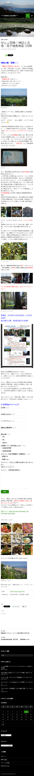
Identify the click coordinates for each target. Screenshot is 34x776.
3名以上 (4, 442)
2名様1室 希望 (6, 451)
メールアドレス (8, 421)
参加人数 (5, 434)
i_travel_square (11, 49)
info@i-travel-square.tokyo (17, 591)
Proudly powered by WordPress (8, 774)
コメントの (5, 762)
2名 (3, 439)
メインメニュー (32, 16)
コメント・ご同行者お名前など (10, 470)
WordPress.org (5, 766)
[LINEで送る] (6, 55)
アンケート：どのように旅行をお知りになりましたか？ (17, 463)
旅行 (6, 39)
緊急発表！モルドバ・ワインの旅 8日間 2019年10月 (15, 632)
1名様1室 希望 (6, 448)
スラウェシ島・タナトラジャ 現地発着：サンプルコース (16, 677)
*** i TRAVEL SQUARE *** (9, 16)
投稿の (4, 759)
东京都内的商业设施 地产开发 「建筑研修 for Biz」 (16, 638)
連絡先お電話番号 (8, 427)
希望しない (5, 459)
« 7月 (2, 724)
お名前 (5, 407)
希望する (5, 456)
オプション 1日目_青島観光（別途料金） (15, 454)
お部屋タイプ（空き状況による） (13, 445)
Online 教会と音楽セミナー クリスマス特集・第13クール (16, 672)
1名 (3, 436)
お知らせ (3, 39)
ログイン (3, 756)
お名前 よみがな (8, 414)
